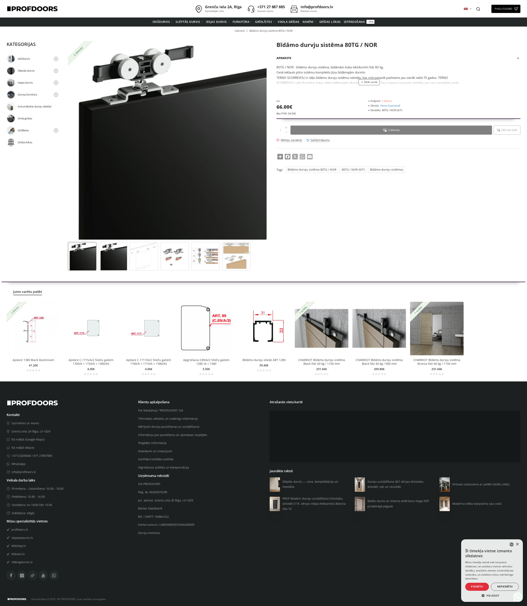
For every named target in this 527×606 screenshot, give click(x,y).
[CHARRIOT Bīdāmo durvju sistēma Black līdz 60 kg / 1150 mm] (321, 328)
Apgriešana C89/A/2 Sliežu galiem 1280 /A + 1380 (206, 362)
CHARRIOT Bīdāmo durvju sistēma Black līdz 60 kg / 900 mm (379, 362)
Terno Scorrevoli (390, 105)
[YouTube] (43, 575)
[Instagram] (21, 575)
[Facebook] (11, 575)
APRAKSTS (283, 58)
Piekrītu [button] (477, 586)
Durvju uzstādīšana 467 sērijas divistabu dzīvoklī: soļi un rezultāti (395, 484)
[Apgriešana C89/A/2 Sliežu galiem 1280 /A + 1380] (206, 328)
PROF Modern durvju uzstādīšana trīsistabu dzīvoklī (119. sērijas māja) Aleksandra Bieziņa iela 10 (314, 503)
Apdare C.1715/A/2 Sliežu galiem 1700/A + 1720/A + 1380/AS (91, 362)
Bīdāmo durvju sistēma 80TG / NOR (312, 169)
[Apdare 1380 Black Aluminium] (33, 328)
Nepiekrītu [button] (505, 586)
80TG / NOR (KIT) (353, 169)
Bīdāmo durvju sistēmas (386, 169)
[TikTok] (32, 575)
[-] (286, 132)
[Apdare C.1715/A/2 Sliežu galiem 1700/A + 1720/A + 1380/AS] (91, 328)
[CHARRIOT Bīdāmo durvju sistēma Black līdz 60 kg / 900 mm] (379, 328)
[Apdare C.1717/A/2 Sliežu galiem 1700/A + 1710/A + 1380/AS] (148, 328)
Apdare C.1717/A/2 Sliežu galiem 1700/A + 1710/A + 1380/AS (148, 362)
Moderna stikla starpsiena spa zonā (476, 504)
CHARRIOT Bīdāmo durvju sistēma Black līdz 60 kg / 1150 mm (321, 362)
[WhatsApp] (53, 575)
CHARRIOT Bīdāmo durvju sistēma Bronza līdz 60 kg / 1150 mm (436, 362)
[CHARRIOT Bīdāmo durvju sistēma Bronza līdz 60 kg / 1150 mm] (437, 328)
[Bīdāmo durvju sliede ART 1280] (264, 328)
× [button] (517, 544)
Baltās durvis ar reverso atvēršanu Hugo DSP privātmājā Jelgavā (398, 503)
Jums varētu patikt (27, 292)
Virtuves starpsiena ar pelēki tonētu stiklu (481, 484)
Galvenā (240, 31)
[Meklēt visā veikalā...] (478, 9)
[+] (286, 128)
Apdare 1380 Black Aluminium (33, 360)
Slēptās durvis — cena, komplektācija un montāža (310, 484)
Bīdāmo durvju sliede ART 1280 (264, 360)
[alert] (492, 570)
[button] (369, 82)
